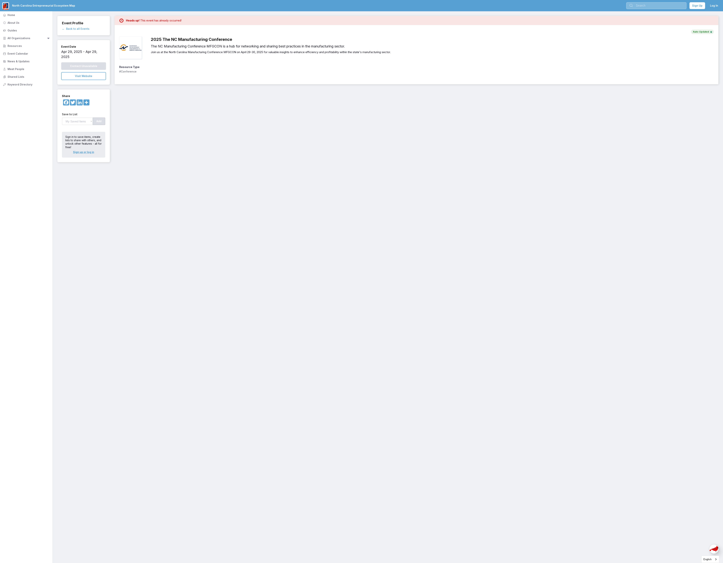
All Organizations (16, 38)
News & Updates (16, 61)
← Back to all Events (75, 28)
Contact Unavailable (83, 66)
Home (8, 15)
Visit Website (83, 76)
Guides (9, 30)
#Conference (128, 71)
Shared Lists (13, 76)
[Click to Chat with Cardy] (713, 549)
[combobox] (710, 559)
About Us (10, 22)
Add (98, 121)
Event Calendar (15, 53)
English (707, 559)
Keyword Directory (17, 84)
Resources (12, 45)
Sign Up (697, 5)
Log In (714, 5)
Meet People (13, 69)
